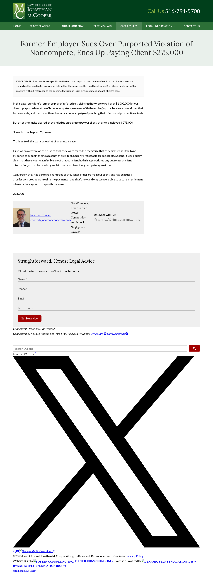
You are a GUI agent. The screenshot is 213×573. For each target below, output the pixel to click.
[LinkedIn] (14, 551)
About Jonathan (73, 26)
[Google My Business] (36, 551)
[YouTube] (17, 551)
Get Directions (116, 333)
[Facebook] (35, 354)
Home (17, 26)
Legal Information (159, 26)
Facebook (102, 220)
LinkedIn (121, 220)
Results (129, 26)
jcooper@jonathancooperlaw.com (50, 220)
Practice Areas (40, 26)
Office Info (97, 333)
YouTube (135, 220)
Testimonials (102, 26)
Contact (192, 26)
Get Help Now (29, 318)
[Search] (194, 348)
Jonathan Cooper (40, 215)
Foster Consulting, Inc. (93, 561)
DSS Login (30, 570)
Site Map (18, 570)
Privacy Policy (135, 556)
